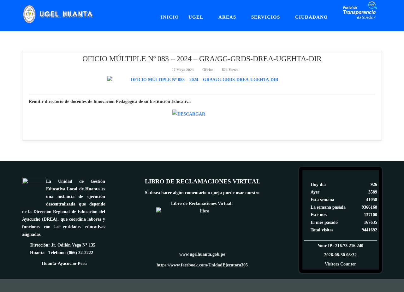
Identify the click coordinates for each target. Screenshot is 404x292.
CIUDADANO (311, 17)
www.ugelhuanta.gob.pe (202, 254)
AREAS (227, 17)
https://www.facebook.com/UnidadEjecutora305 (202, 265)
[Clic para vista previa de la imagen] (202, 80)
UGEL (195, 17)
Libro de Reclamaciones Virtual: (202, 203)
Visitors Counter (340, 264)
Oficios (207, 70)
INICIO (170, 17)
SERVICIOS (265, 17)
